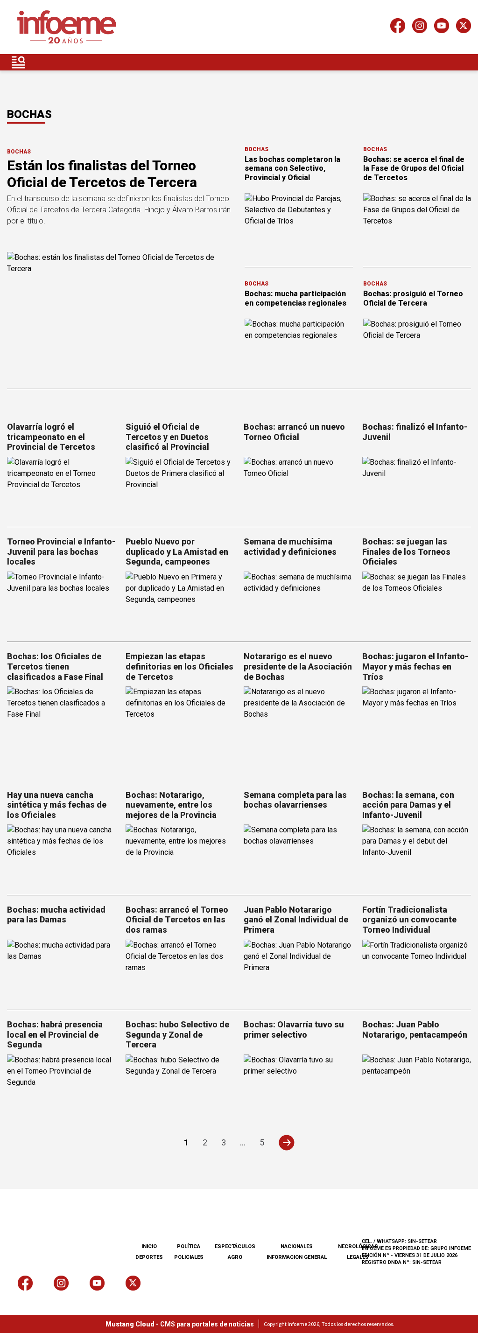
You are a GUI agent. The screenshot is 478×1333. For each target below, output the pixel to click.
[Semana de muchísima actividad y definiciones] (298, 602)
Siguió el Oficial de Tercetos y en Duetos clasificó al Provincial (167, 437)
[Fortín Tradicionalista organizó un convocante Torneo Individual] (416, 970)
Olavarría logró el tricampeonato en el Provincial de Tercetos (51, 437)
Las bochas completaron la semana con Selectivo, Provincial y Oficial (292, 168)
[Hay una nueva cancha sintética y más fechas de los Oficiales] (61, 855)
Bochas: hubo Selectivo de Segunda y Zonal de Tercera (177, 1034)
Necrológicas (358, 1246)
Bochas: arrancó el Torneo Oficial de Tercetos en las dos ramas (177, 920)
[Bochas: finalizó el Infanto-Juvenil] (416, 487)
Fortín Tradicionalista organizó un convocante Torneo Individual (409, 920)
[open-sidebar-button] (19, 62)
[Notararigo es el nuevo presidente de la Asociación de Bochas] (298, 716)
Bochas (19, 151)
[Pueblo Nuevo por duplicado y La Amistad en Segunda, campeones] (180, 602)
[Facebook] (397, 27)
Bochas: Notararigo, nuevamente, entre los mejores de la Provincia (171, 805)
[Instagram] (419, 27)
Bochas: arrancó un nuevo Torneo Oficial (294, 432)
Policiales (189, 1257)
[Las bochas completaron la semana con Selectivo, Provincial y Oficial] (299, 223)
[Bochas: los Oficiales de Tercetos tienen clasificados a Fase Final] (61, 716)
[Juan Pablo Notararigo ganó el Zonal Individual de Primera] (298, 970)
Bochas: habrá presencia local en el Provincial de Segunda (55, 1034)
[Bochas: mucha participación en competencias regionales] (299, 349)
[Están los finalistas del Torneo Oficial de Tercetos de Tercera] (120, 315)
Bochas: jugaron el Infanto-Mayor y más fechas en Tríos (415, 666)
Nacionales (297, 1246)
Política (188, 1246)
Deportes (149, 1257)
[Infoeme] (66, 27)
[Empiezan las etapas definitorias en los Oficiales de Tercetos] (180, 716)
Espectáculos (235, 1246)
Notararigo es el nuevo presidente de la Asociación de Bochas (298, 666)
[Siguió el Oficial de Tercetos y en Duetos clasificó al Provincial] (180, 487)
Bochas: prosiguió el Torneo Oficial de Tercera (413, 298)
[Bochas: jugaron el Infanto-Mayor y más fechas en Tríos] (416, 716)
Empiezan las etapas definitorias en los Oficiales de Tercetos (179, 666)
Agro (235, 1257)
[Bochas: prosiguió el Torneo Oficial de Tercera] (417, 349)
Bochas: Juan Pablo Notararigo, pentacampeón (414, 1029)
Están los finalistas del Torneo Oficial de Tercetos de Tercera (102, 173)
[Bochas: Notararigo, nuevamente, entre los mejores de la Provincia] (180, 855)
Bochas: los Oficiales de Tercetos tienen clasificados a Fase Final (55, 666)
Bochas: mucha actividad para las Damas (56, 915)
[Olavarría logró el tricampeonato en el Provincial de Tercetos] (61, 487)
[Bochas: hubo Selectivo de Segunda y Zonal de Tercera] (180, 1085)
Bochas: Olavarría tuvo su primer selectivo (294, 1029)
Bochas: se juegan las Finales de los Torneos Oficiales (406, 551)
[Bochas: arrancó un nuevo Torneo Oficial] (298, 487)
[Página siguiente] (286, 1142)
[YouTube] (441, 27)
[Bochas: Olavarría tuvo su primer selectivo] (298, 1085)
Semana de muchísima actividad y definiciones (290, 547)
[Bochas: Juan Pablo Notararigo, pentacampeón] (416, 1085)
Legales (358, 1257)
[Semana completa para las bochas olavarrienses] (298, 855)
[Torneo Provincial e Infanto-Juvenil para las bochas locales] (61, 602)
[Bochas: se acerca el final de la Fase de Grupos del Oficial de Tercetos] (417, 223)
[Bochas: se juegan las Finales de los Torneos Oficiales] (416, 602)
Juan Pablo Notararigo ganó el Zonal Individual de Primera (296, 920)
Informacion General (297, 1257)
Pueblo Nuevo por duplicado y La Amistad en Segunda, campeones (177, 551)
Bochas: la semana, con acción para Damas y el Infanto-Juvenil (408, 805)
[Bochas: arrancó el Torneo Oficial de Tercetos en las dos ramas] (180, 970)
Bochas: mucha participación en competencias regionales (295, 298)
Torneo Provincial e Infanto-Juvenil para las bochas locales (61, 551)
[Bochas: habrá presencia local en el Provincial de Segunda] (61, 1085)
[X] (463, 27)
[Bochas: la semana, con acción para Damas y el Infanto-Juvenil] (416, 855)
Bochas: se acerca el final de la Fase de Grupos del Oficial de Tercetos (413, 168)
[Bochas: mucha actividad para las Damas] (61, 970)
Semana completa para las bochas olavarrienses (295, 800)
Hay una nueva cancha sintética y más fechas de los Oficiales (56, 805)
